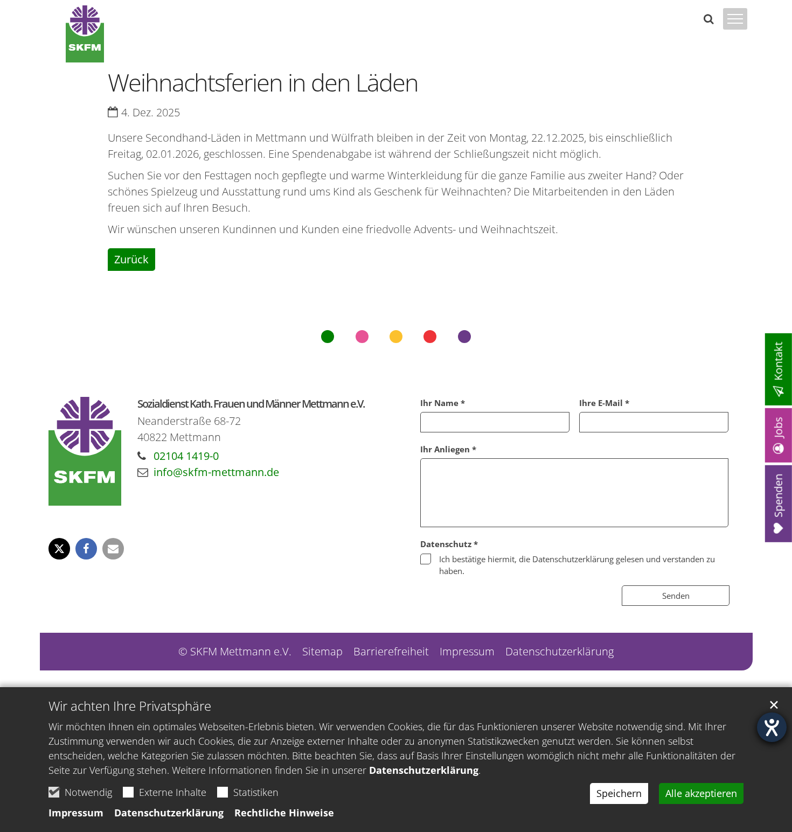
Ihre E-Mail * (604, 402)
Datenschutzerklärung (423, 770)
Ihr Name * (442, 402)
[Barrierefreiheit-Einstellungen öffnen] (772, 727)
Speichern (619, 793)
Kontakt (778, 360)
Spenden (778, 495)
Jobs (778, 426)
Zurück (131, 259)
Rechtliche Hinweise (284, 812)
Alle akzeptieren (701, 793)
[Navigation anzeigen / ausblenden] (735, 26)
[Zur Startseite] (85, 33)
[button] (59, 549)
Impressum (75, 812)
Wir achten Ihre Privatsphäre (129, 706)
